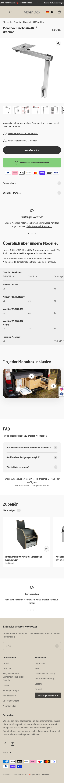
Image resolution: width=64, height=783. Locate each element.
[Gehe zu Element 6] (55, 110)
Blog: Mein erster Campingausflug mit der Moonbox (14, 676)
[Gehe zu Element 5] (45, 110)
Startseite (8, 22)
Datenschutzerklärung (45, 673)
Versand (38, 684)
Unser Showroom (11, 700)
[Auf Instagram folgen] (13, 744)
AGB (37, 668)
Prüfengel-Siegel (11, 690)
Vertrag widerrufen (48, 695)
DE (51, 11)
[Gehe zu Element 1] (7, 110)
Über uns (7, 668)
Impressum (40, 663)
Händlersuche (9, 695)
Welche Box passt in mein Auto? (23, 133)
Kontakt (6, 663)
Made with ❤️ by (34, 774)
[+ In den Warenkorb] (46, 549)
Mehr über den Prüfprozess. (39, 226)
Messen (6, 685)
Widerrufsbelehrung (44, 678)
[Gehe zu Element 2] (17, 110)
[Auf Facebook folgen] (5, 744)
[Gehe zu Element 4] (36, 110)
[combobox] (49, 12)
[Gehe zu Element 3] (26, 110)
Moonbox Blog (9, 706)
